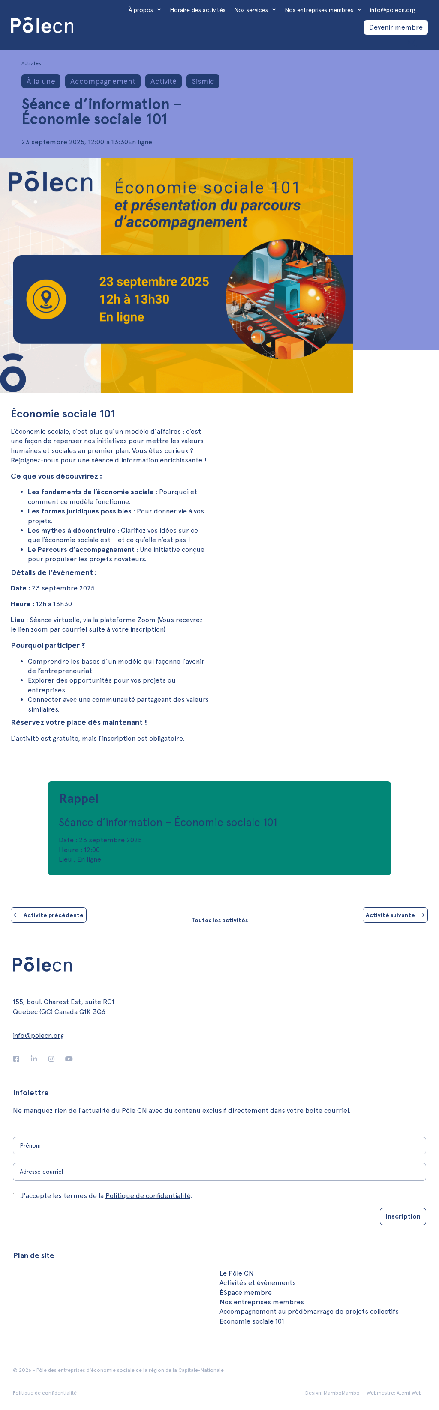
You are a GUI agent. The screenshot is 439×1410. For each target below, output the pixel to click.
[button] (412, 42)
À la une (41, 81)
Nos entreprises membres (319, 9)
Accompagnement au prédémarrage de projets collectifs (309, 1311)
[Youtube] (69, 1058)
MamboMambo (342, 1393)
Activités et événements (258, 1283)
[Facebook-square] (16, 1058)
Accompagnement (102, 81)
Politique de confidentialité (147, 1196)
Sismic (203, 81)
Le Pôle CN (237, 1273)
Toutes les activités (219, 920)
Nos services (251, 9)
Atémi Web (409, 1393)
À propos (141, 9)
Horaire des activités (198, 9)
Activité (163, 81)
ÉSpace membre (246, 1292)
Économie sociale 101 (252, 1321)
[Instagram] (51, 1058)
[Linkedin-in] (33, 1058)
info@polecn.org (392, 9)
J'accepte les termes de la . (106, 1196)
